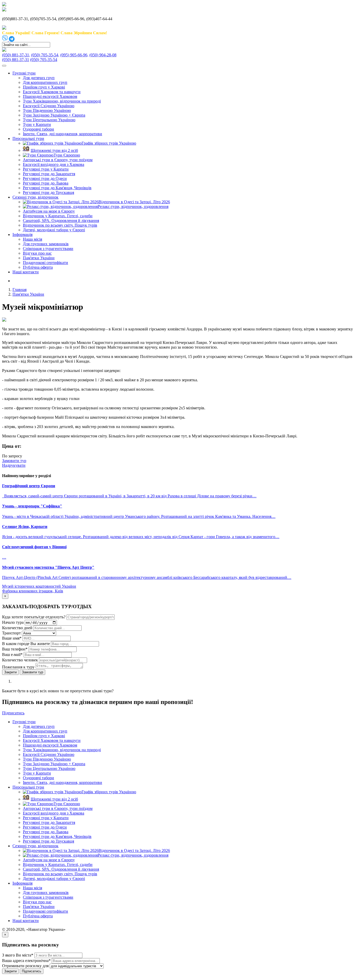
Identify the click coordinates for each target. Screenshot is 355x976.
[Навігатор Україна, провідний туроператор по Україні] (4, 5)
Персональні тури (28, 138)
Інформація (22, 234)
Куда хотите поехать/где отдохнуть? (33, 617)
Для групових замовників (46, 244)
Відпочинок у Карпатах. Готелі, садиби (58, 216)
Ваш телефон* (15, 649)
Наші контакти (25, 272)
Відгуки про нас (37, 253)
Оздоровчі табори (38, 129)
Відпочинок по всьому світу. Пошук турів (60, 225)
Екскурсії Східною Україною (48, 106)
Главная (19, 289)
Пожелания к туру (18, 667)
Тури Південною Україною (47, 110)
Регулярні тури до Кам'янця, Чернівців (57, 188)
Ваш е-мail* (12, 654)
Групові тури (24, 73)
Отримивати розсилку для (25, 966)
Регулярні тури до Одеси (45, 178)
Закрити (10, 672)
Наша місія (32, 239)
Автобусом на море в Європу (49, 211)
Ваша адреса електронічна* (26, 960)
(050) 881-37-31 (15, 59)
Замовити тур (32, 672)
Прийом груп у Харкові (44, 87)
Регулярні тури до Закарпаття (49, 174)
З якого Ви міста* (17, 955)
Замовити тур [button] (14, 460)
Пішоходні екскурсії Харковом (50, 96)
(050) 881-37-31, (16, 55)
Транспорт (11, 633)
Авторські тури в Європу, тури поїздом (58, 160)
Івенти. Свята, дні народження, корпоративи (62, 134)
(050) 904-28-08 (102, 55)
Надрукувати (13, 465)
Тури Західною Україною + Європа (54, 115)
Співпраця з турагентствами (48, 248)
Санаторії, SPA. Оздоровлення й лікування (61, 220)
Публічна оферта (38, 267)
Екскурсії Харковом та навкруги (52, 92)
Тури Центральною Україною (49, 120)
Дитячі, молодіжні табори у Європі (54, 230)
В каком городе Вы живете (26, 643)
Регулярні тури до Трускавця (48, 192)
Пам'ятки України (39, 258)
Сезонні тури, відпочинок (35, 197)
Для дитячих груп (39, 78)
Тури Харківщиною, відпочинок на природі (62, 101)
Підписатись (31, 971)
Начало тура (13, 622)
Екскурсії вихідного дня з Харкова (53, 164)
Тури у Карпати (37, 124)
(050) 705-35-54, (45, 55)
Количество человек (20, 660)
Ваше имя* (12, 638)
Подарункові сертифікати (45, 262)
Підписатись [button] (13, 713)
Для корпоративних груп (45, 82)
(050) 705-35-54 (43, 59)
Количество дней (17, 628)
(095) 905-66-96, (74, 55)
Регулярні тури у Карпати (46, 169)
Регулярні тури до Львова (45, 183)
